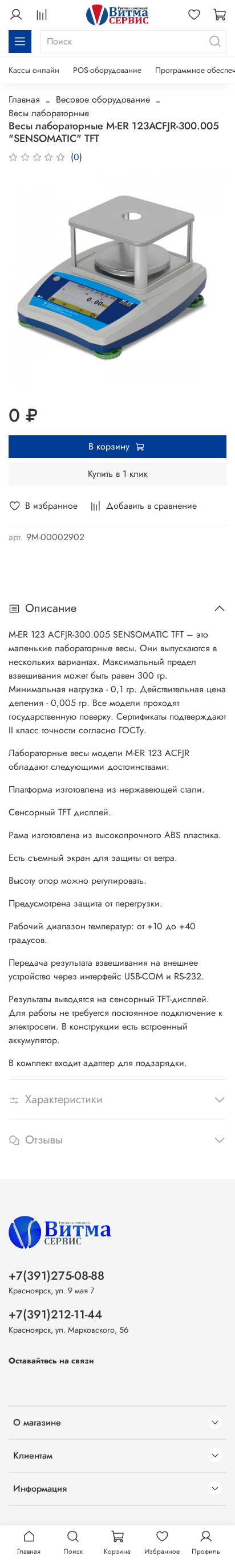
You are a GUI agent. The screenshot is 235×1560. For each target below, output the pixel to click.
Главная (24, 99)
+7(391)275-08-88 (56, 1275)
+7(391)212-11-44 (55, 1314)
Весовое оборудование (103, 99)
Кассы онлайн (34, 70)
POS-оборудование (107, 70)
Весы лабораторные (49, 113)
